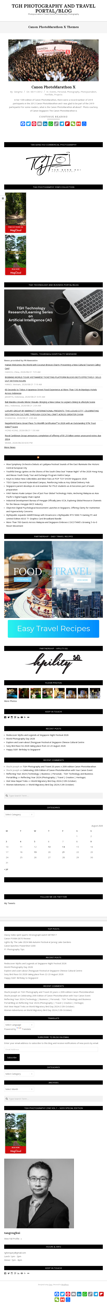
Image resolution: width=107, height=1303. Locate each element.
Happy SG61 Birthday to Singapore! (23, 749)
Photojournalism (88, 91)
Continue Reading (53, 116)
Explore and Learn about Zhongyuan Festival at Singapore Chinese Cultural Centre (45, 742)
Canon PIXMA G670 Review (17, 938)
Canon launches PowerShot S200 (20, 945)
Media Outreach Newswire (55, 457)
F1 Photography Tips (14, 949)
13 (49, 846)
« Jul (6, 869)
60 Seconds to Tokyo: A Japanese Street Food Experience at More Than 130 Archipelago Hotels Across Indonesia (51, 391)
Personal (61, 91)
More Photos (10, 701)
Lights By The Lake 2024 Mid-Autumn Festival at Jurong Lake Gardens (37, 942)
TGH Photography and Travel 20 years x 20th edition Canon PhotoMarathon (59, 766)
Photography (73, 91)
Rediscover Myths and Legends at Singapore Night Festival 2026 (37, 735)
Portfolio (49, 94)
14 (63, 846)
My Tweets (9, 903)
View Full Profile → (13, 1238)
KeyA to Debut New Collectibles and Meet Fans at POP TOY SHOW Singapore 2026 (46, 478)
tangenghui (12, 1233)
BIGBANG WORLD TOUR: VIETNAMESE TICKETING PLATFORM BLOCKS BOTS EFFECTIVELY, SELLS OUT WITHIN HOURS (53, 379)
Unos (50, 1284)
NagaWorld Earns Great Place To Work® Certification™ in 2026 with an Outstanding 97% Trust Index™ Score (50, 425)
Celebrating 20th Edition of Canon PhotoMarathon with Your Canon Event (58, 770)
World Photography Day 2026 (20, 738)
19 (35, 852)
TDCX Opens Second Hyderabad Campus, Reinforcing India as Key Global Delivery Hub (48, 482)
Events (53, 91)
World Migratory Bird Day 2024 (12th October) (53, 781)
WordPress (65, 1284)
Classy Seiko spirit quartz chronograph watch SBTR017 (30, 934)
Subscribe (12, 1057)
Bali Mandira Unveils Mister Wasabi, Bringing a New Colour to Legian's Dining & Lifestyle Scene (50, 402)
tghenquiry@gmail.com (15, 1252)
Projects (58, 94)
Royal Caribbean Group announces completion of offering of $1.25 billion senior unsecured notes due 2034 (53, 437)
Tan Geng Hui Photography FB (53, 879)
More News (9, 447)
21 (63, 852)
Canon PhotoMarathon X (53, 87)
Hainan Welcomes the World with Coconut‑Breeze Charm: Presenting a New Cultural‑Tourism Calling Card (53, 366)
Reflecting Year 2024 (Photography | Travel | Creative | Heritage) (53, 777)
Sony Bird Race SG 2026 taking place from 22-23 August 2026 (36, 745)
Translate (26, 1029)
